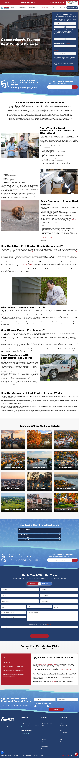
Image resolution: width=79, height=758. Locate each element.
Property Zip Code (69, 41)
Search (75, 87)
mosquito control (5, 316)
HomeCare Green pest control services (46, 664)
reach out (53, 681)
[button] (33, 583)
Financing (62, 723)
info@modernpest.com (27, 721)
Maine (42, 741)
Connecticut (43, 739)
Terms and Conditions (26, 755)
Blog (61, 744)
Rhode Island (44, 748)
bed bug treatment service (53, 251)
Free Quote (62, 721)
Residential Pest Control (46, 721)
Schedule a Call (73, 7)
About (53, 7)
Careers (61, 741)
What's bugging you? (62, 43)
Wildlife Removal (33, 7)
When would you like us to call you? (39, 624)
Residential (12, 7)
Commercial (22, 7)
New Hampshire (44, 746)
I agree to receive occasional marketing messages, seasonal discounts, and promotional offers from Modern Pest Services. (64, 31)
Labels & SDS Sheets (64, 732)
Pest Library (62, 728)
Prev (17, 2)
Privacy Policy (66, 63)
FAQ (61, 730)
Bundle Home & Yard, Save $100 (28, 2)
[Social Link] (21, 734)
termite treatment (42, 251)
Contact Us (62, 7)
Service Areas (45, 7)
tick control (14, 316)
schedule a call (8, 196)
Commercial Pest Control (46, 723)
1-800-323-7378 (25, 578)
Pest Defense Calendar (65, 725)
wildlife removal (33, 251)
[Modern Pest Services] (5, 8)
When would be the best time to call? (64, 49)
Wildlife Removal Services (49, 237)
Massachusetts (44, 744)
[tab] (14, 657)
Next (39, 2)
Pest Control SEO (65, 755)
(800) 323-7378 (60, 2)
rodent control (25, 251)
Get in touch (47, 649)
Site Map (41, 755)
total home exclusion (27, 264)
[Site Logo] (10, 719)
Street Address (57, 41)
